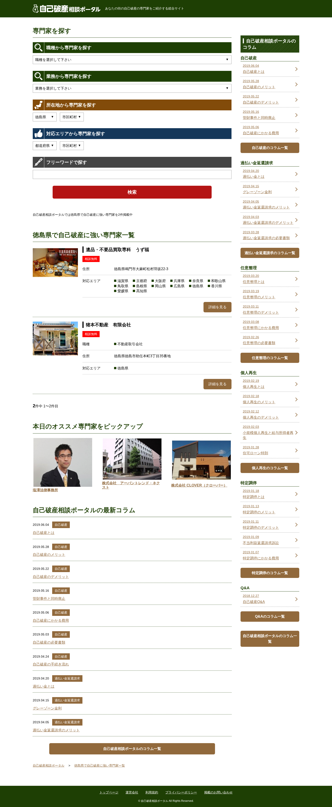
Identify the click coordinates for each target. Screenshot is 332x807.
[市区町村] (72, 145)
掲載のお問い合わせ (218, 792)
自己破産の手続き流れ (51, 664)
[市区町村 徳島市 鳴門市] (72, 117)
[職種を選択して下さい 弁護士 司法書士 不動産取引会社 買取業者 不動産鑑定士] (132, 59)
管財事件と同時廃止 (49, 599)
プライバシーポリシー (181, 792)
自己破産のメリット (49, 555)
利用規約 (151, 792)
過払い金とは (43, 686)
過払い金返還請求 (67, 678)
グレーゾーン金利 (47, 708)
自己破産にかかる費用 (51, 620)
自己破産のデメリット (51, 577)
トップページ (108, 792)
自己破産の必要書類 (49, 642)
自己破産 (61, 524)
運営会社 (132, 792)
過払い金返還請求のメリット (56, 730)
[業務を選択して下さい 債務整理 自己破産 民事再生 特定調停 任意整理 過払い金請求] (132, 88)
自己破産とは (43, 533)
